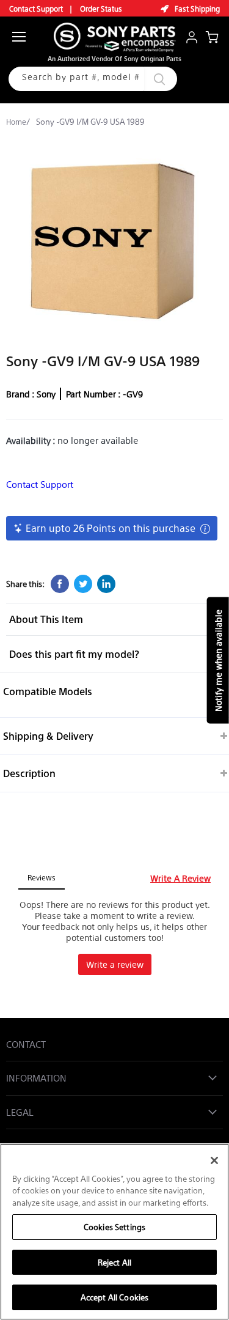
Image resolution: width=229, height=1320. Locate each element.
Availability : (31, 440)
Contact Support (36, 8)
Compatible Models (47, 691)
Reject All (114, 1262)
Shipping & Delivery (48, 735)
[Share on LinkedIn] (106, 584)
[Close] (214, 1160)
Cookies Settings (114, 1227)
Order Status (101, 8)
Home (16, 122)
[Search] (148, 79)
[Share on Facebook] (60, 584)
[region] (114, 1231)
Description (29, 773)
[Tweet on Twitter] (83, 584)
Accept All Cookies (114, 1297)
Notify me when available (218, 660)
